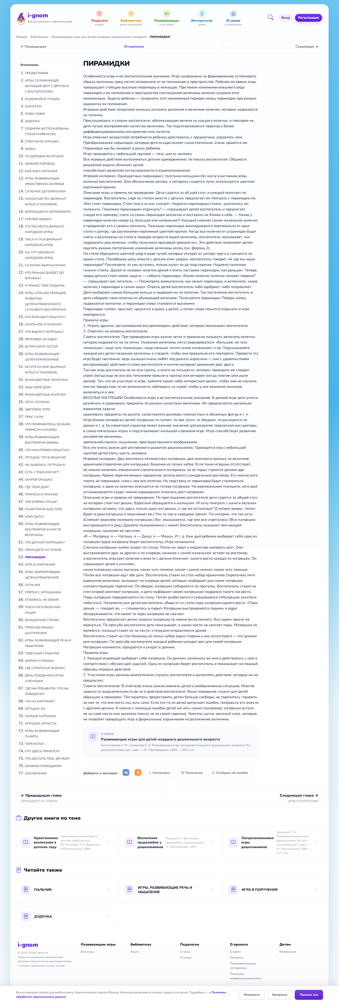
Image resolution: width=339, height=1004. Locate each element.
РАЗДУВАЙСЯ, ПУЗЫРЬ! (42, 99)
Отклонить (252, 995)
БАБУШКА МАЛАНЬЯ (41, 171)
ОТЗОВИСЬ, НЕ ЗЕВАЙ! (42, 600)
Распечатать (194, 773)
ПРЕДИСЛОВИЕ (36, 73)
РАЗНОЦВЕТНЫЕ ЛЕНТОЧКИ (46, 380)
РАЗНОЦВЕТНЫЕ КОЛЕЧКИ (45, 395)
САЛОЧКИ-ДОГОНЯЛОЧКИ (45, 191)
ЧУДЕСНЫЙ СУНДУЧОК (42, 653)
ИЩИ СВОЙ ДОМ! (38, 387)
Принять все (309, 995)
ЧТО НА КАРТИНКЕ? (40, 701)
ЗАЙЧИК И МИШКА (39, 661)
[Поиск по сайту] (272, 17)
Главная (21, 37)
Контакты (237, 957)
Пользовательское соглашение (243, 966)
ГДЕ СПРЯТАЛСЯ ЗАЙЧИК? (45, 668)
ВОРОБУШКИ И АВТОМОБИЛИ (48, 212)
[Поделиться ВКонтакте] (126, 773)
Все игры (87, 952)
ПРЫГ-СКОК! (34, 417)
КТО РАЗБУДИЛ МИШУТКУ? (45, 317)
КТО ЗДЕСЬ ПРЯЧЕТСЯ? (42, 751)
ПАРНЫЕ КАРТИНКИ (40, 716)
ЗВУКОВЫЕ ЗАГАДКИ (41, 339)
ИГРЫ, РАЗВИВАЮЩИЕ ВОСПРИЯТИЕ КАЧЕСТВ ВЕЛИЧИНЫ (43, 529)
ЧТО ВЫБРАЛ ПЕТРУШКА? (44, 332)
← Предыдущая (33, 46)
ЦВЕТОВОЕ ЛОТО (37, 409)
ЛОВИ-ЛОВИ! (35, 114)
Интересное (288, 952)
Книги (135, 952)
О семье (185, 957)
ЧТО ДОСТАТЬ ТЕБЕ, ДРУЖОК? (47, 759)
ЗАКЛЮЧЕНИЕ (36, 773)
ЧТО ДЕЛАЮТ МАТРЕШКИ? (45, 542)
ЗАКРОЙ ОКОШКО (39, 480)
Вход (286, 17)
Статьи (185, 952)
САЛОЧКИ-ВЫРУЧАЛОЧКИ (45, 265)
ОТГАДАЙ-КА (35, 709)
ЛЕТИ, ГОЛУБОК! (37, 402)
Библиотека (39, 37)
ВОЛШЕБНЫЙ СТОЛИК (42, 620)
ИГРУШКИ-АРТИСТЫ (40, 724)
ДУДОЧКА (32, 121)
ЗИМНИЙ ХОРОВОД (39, 164)
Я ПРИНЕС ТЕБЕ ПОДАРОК (45, 286)
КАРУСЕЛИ (33, 106)
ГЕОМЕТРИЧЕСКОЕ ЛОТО (43, 509)
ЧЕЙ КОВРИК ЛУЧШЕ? (41, 502)
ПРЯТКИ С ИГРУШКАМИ (43, 592)
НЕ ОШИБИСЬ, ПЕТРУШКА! (45, 465)
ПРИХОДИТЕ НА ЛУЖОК (43, 550)
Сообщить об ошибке (232, 773)
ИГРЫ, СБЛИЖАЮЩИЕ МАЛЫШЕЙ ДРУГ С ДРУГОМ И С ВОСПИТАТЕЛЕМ (47, 86)
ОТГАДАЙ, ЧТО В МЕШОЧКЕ (45, 457)
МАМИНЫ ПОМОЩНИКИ (43, 766)
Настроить (279, 995)
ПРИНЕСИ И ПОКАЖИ (41, 494)
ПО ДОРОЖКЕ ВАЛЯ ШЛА (44, 156)
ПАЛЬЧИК (32, 585)
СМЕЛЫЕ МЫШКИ (38, 219)
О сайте (235, 952)
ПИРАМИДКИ (35, 557)
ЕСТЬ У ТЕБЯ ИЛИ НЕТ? (42, 472)
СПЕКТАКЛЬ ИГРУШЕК (42, 142)
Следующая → (306, 46)
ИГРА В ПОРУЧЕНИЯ (40, 565)
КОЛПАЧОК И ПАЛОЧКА (43, 324)
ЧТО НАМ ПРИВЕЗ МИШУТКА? (47, 450)
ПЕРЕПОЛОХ (34, 744)
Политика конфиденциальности (245, 976)
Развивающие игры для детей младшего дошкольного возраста (99, 37)
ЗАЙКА (30, 149)
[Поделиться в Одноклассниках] (138, 773)
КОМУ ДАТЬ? (34, 517)
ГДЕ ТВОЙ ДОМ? (37, 487)
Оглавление (134, 46)
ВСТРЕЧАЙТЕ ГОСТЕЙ (41, 347)
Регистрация (308, 17)
